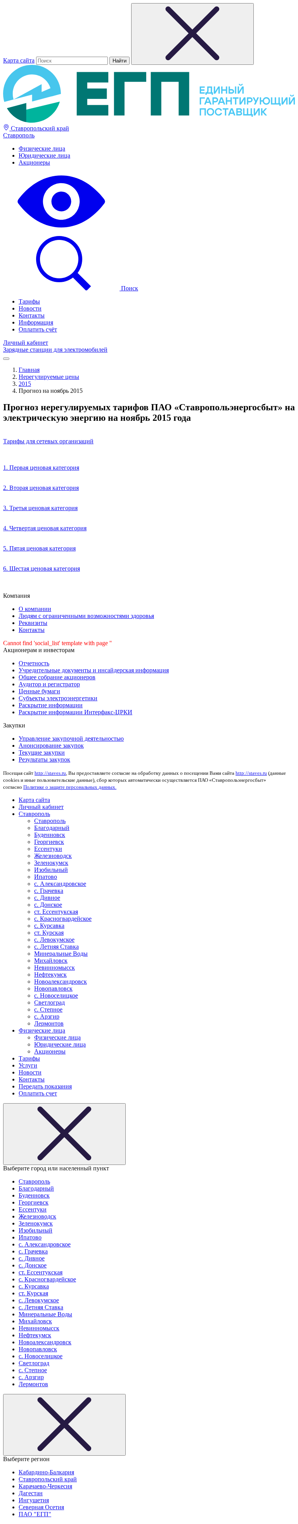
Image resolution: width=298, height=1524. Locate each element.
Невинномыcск (54, 967)
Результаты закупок (44, 759)
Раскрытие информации (51, 705)
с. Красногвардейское (63, 918)
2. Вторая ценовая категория (41, 487)
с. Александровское (60, 883)
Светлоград (49, 1002)
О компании (35, 609)
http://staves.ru (50, 773)
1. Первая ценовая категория (41, 467)
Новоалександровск (60, 981)
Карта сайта (19, 60)
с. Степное (48, 1009)
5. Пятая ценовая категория (39, 548)
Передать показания (45, 1086)
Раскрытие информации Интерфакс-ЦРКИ (75, 712)
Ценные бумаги (39, 691)
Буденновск (49, 834)
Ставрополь (19, 135)
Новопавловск (53, 988)
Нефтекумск (50, 974)
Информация (36, 322)
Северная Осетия (41, 1507)
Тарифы (29, 301)
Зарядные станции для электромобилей (55, 349)
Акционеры (34, 162)
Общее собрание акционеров (57, 677)
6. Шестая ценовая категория (41, 568)
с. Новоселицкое (56, 995)
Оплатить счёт (38, 329)
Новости (30, 308)
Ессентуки (48, 848)
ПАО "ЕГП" (35, 1514)
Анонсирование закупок (51, 745)
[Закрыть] (64, 1134)
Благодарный (51, 827)
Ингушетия (34, 1500)
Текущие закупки (42, 752)
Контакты (32, 315)
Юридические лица (44, 155)
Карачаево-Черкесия (45, 1486)
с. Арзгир (46, 1016)
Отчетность (34, 663)
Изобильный (51, 869)
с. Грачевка (48, 890)
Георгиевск (49, 841)
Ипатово (45, 876)
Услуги (28, 1065)
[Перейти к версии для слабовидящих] (61, 228)
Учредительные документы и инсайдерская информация (94, 670)
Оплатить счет (38, 1093)
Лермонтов (49, 1023)
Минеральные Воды (61, 953)
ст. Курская (49, 932)
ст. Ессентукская (56, 911)
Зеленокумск (51, 862)
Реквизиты (33, 623)
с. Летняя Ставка (56, 946)
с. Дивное (47, 897)
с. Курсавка (49, 925)
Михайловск (51, 960)
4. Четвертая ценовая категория (45, 528)
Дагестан (31, 1493)
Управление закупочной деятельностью (71, 738)
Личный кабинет (25, 342)
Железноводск (53, 855)
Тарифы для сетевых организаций (48, 441)
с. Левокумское (54, 939)
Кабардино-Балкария (46, 1472)
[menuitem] (157, 148)
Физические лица (42, 148)
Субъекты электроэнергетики (58, 698)
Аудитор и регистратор (49, 684)
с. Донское (48, 904)
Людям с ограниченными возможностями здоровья (86, 616)
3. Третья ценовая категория (40, 508)
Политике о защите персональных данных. (69, 787)
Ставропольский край (39, 128)
